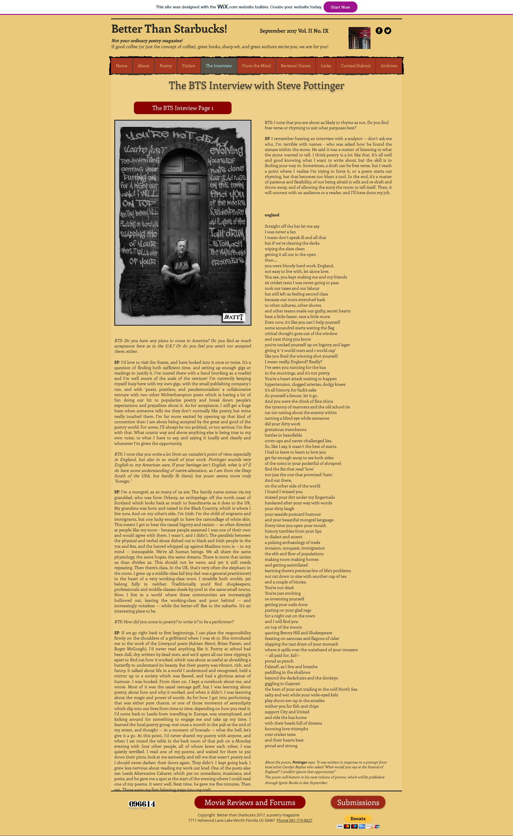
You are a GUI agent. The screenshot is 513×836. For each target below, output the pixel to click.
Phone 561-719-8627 (294, 820)
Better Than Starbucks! (169, 28)
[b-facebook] (379, 30)
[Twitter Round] (387, 30)
